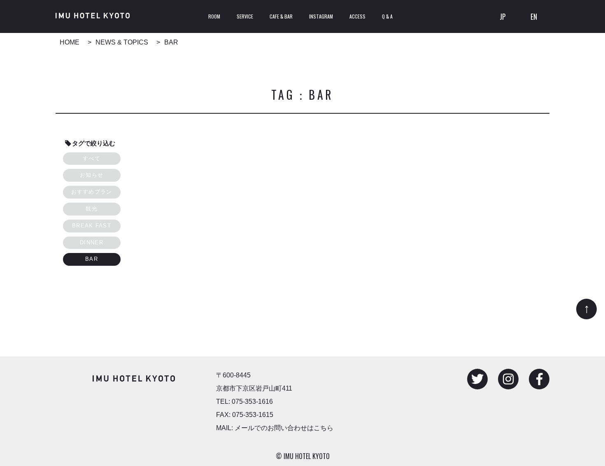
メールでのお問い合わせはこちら (284, 427)
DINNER (91, 242)
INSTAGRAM (321, 16)
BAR (91, 259)
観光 (92, 209)
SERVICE (245, 16)
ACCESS (357, 16)
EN (534, 16)
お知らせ (91, 175)
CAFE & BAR (281, 16)
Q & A (387, 16)
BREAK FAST (91, 225)
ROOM (214, 16)
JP (503, 16)
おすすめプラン (91, 192)
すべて (91, 158)
